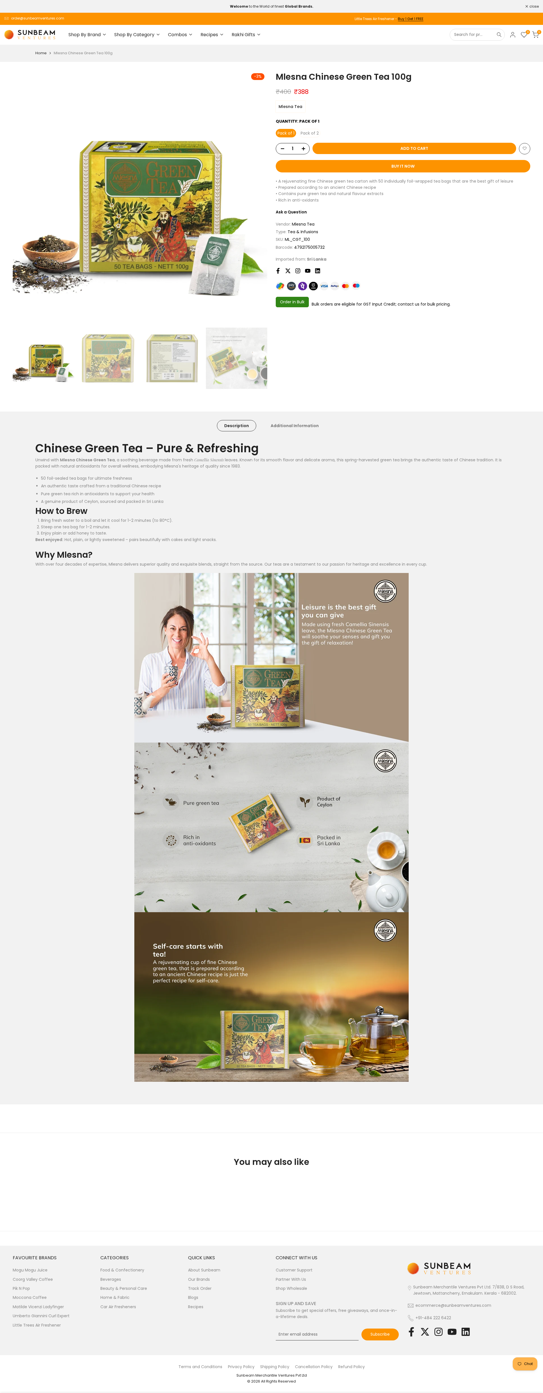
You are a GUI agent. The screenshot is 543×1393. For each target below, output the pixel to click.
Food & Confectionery (122, 1270)
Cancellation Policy (314, 1367)
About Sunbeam (204, 1270)
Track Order (200, 1288)
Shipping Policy (274, 1367)
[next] (256, 197)
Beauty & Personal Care (123, 1288)
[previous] (24, 197)
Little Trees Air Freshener (37, 1325)
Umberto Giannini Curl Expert (41, 1316)
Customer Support (294, 1270)
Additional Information (295, 426)
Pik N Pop (21, 1288)
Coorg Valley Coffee (33, 1279)
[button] (524, 148)
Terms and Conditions (200, 1367)
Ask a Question (291, 212)
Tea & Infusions (303, 232)
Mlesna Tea (290, 106)
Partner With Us (291, 1279)
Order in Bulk (292, 302)
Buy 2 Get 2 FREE (525, 18)
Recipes (195, 1307)
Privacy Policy (241, 1367)
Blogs (193, 1297)
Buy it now (403, 166)
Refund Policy (351, 1367)
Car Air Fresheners (118, 1307)
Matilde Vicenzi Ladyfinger (38, 1307)
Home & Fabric (115, 1297)
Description (236, 426)
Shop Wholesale (291, 1288)
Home (41, 53)
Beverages (110, 1279)
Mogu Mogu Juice (30, 1270)
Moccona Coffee (30, 1297)
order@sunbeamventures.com (37, 18)
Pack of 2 (310, 133)
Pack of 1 (285, 133)
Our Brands (199, 1279)
